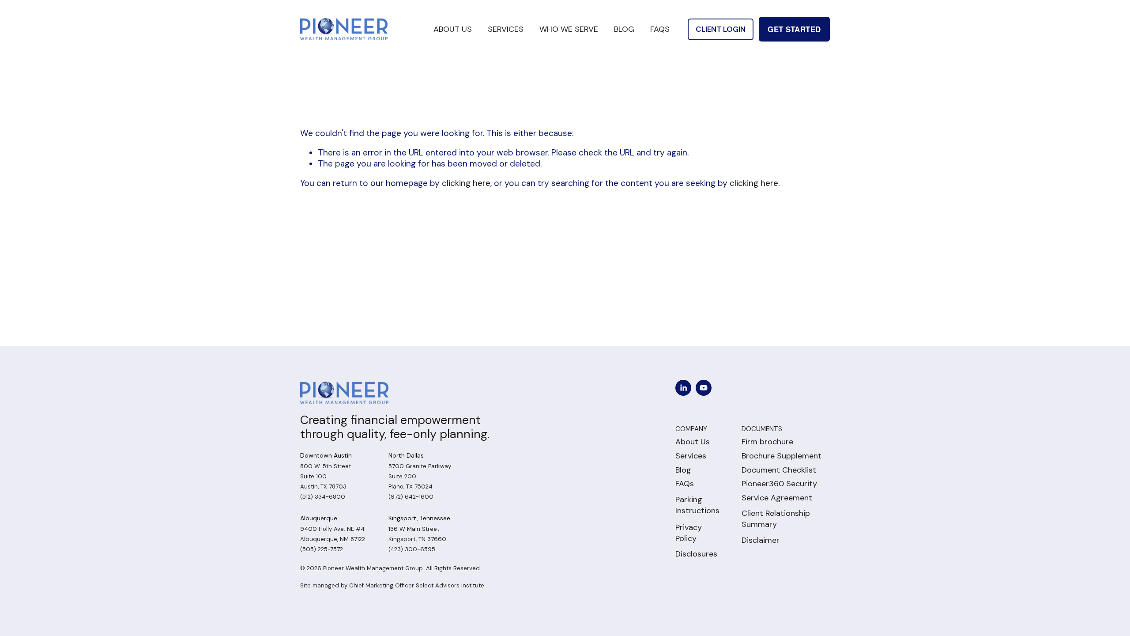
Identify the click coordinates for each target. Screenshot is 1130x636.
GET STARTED (794, 29)
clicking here (466, 183)
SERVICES (506, 29)
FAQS (660, 29)
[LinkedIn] (683, 388)
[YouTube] (704, 388)
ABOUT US (452, 29)
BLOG (624, 29)
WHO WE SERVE (568, 29)
